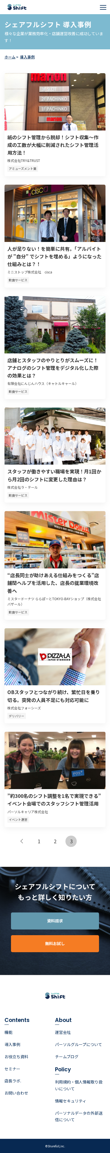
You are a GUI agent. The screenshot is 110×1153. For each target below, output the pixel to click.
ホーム (10, 57)
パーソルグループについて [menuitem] (78, 1044)
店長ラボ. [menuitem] (13, 1081)
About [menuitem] (63, 1020)
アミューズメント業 (22, 168)
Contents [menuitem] (17, 1020)
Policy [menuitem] (63, 1070)
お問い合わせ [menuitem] (16, 1093)
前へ (22, 841)
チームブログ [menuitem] (66, 1056)
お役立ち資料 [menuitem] (16, 1056)
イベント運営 (18, 819)
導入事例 (27, 57)
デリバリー (16, 716)
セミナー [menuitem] (12, 1069)
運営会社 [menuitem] (63, 1032)
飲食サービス (18, 280)
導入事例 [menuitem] (12, 1044)
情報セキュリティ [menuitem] (70, 1101)
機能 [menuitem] (8, 1032)
